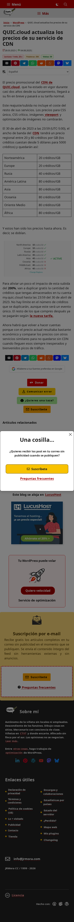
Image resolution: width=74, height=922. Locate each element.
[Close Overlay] (70, 434)
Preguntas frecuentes (37, 478)
